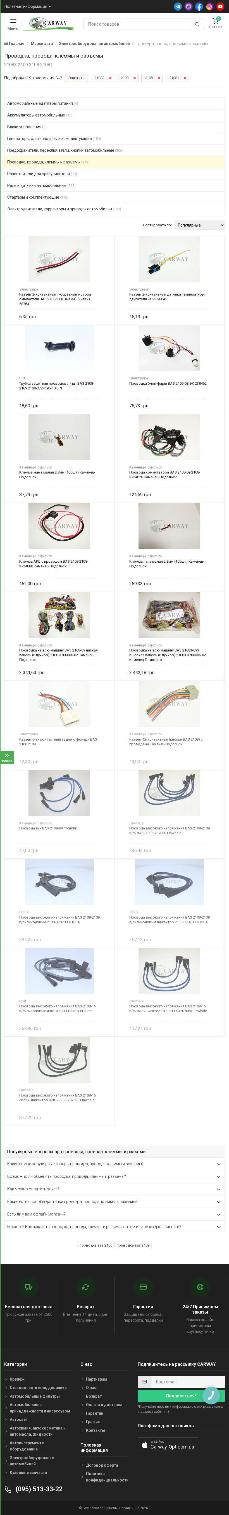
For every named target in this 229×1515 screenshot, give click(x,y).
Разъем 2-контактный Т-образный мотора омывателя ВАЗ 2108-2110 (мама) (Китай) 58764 (55, 299)
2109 (124, 78)
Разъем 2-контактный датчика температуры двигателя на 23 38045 (167, 296)
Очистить (76, 78)
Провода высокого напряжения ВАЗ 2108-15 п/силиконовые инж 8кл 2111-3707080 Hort (57, 1008)
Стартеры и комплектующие (37, 197)
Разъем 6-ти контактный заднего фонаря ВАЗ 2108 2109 (58, 741)
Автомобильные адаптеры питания (42, 103)
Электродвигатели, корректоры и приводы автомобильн (64, 209)
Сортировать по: (157, 225)
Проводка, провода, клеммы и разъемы (48, 162)
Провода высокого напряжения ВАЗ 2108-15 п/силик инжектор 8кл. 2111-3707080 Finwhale (168, 1008)
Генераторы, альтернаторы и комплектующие (54, 138)
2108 (149, 78)
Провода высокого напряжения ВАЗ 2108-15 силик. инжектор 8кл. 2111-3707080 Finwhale (57, 1097)
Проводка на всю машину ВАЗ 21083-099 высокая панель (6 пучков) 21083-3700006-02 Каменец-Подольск (167, 655)
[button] (168, 1444)
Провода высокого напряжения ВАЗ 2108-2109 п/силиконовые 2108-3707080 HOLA (59, 919)
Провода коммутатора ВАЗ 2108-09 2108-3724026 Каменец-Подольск (164, 474)
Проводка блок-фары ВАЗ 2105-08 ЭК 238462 (168, 383)
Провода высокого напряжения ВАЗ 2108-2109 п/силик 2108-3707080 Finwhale (169, 830)
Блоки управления (27, 127)
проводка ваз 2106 (96, 1245)
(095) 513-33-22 (38, 1489)
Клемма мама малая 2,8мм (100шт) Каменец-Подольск (57, 474)
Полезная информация (25, 6)
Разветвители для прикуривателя (42, 174)
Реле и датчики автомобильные (41, 185)
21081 (174, 78)
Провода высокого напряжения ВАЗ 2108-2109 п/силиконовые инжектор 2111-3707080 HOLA (169, 919)
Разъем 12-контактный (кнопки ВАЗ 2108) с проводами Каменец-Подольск (166, 741)
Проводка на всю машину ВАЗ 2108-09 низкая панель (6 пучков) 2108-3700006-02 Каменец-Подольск (58, 655)
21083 (99, 78)
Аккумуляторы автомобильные (39, 115)
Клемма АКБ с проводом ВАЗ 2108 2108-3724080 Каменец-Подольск (53, 563)
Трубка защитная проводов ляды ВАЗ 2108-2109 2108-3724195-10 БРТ (56, 385)
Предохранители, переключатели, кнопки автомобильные (65, 150)
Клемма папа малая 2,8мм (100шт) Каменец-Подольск (166, 563)
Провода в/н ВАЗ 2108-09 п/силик (48, 828)
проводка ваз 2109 (133, 1245)
